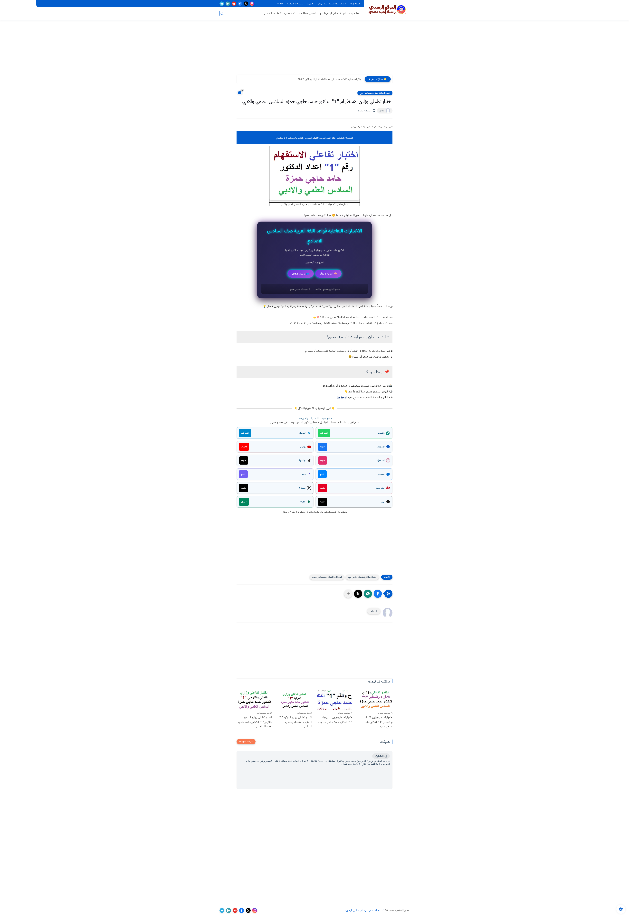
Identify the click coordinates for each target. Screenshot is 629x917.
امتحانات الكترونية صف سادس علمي (327, 577)
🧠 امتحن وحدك (328, 274)
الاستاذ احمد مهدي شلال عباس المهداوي (364, 910)
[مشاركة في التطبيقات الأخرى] (348, 594)
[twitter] (246, 3)
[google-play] (228, 3)
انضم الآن (324, 432)
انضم (322, 474)
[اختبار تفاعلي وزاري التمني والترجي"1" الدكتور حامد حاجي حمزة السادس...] (254, 700)
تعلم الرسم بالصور (328, 13)
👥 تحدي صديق (300, 274)
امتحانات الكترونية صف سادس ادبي (375, 93)
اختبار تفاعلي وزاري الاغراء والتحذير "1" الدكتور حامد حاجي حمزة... (378, 722)
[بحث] (221, 13)
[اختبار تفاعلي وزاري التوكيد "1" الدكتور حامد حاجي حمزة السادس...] (294, 700)
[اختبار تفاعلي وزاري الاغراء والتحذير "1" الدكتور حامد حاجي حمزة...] (375, 700)
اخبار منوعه (354, 13)
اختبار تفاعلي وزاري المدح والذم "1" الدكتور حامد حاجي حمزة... (335, 719)
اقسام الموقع (355, 3)
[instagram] (252, 3)
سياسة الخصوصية (295, 3)
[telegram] (221, 3)
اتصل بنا (310, 3)
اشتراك (244, 446)
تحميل (244, 501)
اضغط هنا (342, 398)
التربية (343, 13)
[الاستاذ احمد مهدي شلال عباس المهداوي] (387, 9)
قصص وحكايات (307, 13)
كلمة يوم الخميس (272, 13)
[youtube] (234, 3)
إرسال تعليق (381, 756)
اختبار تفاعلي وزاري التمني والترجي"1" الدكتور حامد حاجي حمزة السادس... (255, 722)
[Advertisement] (314, 49)
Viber (280, 3)
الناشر (381, 110)
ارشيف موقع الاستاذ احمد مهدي (332, 3)
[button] (378, 594)
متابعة (322, 446)
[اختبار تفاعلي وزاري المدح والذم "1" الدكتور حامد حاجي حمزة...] (334, 700)
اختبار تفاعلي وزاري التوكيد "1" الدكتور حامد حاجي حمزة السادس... (295, 722)
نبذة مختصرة (290, 13)
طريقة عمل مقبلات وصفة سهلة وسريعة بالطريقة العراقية (334, 79)
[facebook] (240, 3)
